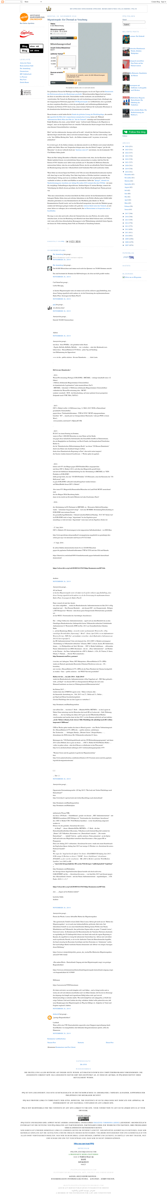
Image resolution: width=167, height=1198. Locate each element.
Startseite (81, 1042)
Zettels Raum (24, 82)
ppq (54, 304)
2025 (127, 149)
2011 (127, 232)
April (126, 200)
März (126, 203)
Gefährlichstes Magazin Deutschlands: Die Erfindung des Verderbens (137, 101)
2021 (127, 162)
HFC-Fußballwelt (25, 74)
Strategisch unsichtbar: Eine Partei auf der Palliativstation (136, 63)
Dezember (128, 174)
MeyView (23, 79)
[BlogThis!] (72, 241)
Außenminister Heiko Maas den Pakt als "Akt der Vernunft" (66, 119)
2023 (127, 156)
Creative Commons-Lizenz (106, 1122)
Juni (126, 193)
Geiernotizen (24, 71)
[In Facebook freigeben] (77, 241)
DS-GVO (83, 1064)
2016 (127, 216)
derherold (56, 1014)
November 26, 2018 (62, 259)
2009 (127, 239)
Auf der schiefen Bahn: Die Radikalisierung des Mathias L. (138, 112)
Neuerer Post (51, 1042)
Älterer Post (109, 1042)
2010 (127, 236)
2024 (127, 153)
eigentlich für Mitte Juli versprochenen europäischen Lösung (70, 117)
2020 (127, 165)
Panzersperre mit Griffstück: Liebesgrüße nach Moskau (137, 87)
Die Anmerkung (25, 68)
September (128, 184)
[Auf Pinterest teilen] (79, 241)
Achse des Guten (25, 63)
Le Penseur (23, 77)
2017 (127, 213)
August (127, 187)
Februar (127, 206)
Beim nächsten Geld (26, 66)
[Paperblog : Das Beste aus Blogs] (129, 259)
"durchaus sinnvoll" (81, 150)
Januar (127, 209)
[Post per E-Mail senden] (67, 241)
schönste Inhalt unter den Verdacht (94, 206)
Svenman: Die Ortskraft (136, 36)
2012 (127, 229)
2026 (127, 146)
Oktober (127, 181)
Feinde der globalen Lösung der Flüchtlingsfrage (88, 114)
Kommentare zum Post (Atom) (65, 1047)
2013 (127, 226)
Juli (126, 190)
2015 (127, 220)
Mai (126, 197)
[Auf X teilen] (75, 241)
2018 (127, 172)
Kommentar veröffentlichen (56, 1039)
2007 (127, 245)
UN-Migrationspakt (81, 101)
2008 (127, 242)
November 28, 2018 (62, 1033)
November (128, 178)
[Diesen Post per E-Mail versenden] (70, 241)
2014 (127, 223)
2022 (127, 159)
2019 (127, 168)
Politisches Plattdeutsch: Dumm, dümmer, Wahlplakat (137, 50)
